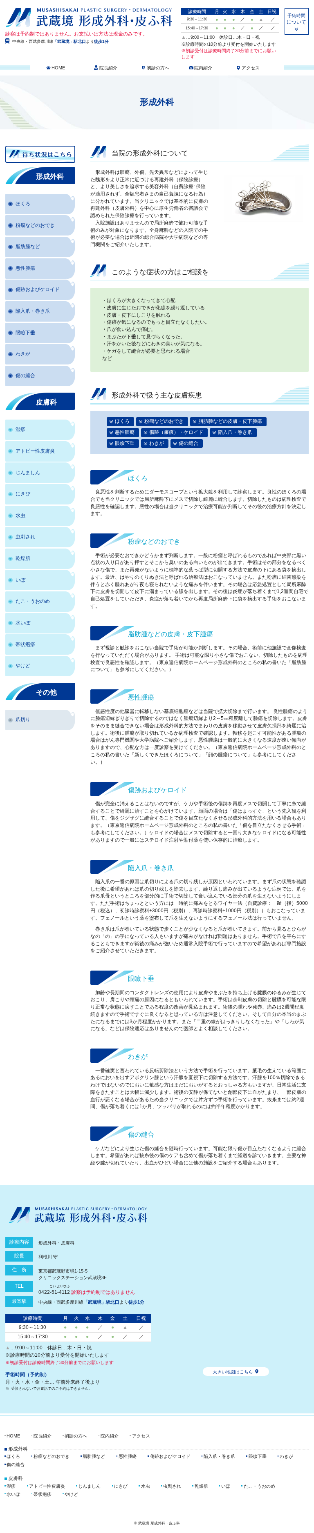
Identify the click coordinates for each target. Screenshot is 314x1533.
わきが (156, 443)
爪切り (23, 719)
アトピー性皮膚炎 (35, 451)
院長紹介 (108, 67)
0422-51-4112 (54, 1289)
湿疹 (20, 429)
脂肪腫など (28, 246)
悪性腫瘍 (125, 432)
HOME (58, 67)
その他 (46, 692)
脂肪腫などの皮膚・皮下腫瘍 (230, 421)
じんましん (28, 472)
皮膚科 (46, 402)
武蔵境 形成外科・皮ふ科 (89, 19)
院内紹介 (203, 67)
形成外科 (50, 176)
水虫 (20, 515)
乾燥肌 (23, 558)
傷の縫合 (188, 443)
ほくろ (122, 421)
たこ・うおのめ (33, 601)
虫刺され (25, 537)
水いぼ (23, 623)
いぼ (20, 580)
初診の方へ (158, 67)
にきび (23, 494)
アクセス (251, 67)
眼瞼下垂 (125, 443)
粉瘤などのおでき (164, 421)
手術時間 (296, 19)
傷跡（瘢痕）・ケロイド (176, 432)
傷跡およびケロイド (38, 289)
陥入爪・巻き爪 (235, 432)
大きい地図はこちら (233, 1371)
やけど (23, 666)
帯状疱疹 (25, 644)
